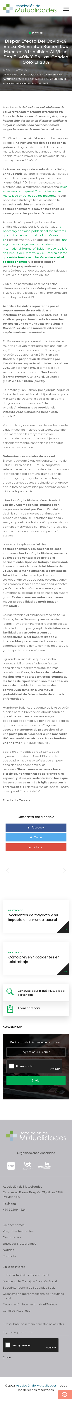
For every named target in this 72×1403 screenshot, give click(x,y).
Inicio (6, 70)
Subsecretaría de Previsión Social (26, 1275)
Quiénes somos (13, 1225)
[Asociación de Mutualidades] (30, 8)
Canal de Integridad (16, 1310)
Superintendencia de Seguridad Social (29, 1287)
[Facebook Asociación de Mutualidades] (32, 1396)
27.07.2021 (37, 33)
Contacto (9, 1256)
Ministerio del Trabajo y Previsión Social (30, 1281)
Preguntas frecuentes (18, 1231)
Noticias (21, 70)
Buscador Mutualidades (19, 1243)
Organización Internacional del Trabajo (30, 1304)
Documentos (12, 1237)
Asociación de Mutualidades (36, 1385)
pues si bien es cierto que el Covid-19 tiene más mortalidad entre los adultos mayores (35, 191)
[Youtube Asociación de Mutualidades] (39, 1396)
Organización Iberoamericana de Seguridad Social (33, 1296)
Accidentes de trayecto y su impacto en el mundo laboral (33, 918)
